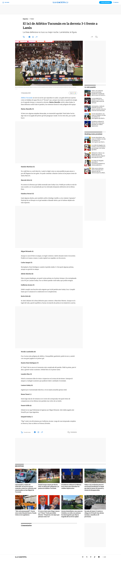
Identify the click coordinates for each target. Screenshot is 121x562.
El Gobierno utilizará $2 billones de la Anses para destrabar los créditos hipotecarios (71, 486)
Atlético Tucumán (26, 98)
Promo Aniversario (105, 2)
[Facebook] (90, 557)
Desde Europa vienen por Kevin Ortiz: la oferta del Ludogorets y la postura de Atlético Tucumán (48, 486)
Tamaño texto (27, 432)
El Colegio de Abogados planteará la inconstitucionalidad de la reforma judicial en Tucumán (98, 163)
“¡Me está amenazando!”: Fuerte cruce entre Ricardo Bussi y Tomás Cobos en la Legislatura (25, 513)
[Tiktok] (94, 557)
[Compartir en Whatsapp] (33, 37)
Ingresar (116, 2)
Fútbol (32, 19)
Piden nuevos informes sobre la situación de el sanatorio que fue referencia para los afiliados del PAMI (99, 171)
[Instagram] (82, 557)
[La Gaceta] (60, 2)
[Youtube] (99, 557)
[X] (86, 557)
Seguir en (72, 93)
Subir (105, 557)
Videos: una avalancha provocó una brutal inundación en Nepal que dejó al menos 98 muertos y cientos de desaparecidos (99, 93)
